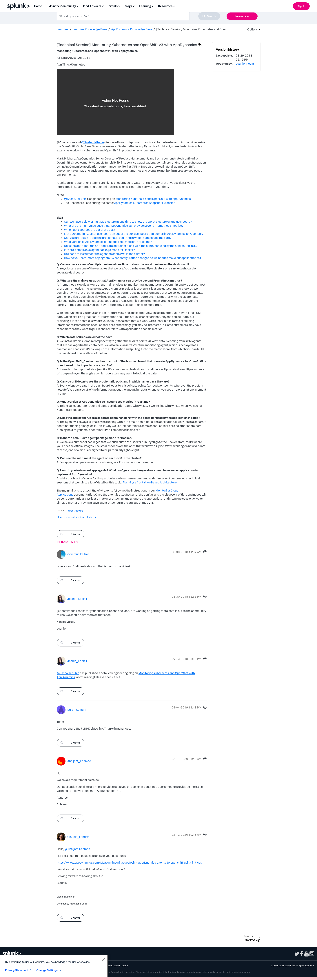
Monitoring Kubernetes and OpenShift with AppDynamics (153, 199)
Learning (62, 29)
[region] (54, 966)
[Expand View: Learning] (152, 5)
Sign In (301, 6)
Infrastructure (75, 510)
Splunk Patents (121, 965)
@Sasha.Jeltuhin (92, 142)
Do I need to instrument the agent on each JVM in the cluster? (104, 254)
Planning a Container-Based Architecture (150, 482)
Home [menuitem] (38, 6)
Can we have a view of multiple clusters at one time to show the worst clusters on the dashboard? (128, 221)
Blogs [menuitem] (128, 6)
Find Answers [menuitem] (92, 6)
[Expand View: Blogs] (133, 5)
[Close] (103, 960)
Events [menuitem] (113, 6)
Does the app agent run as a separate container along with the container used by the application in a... (130, 246)
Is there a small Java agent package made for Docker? (99, 250)
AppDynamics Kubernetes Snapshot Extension (144, 203)
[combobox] (138, 16)
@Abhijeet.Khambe (77, 849)
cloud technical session (70, 517)
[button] (204, 552)
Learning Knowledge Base (90, 29)
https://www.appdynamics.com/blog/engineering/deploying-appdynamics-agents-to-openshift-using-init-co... (129, 862)
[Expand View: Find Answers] (103, 5)
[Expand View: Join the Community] (77, 5)
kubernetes (93, 517)
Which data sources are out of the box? (89, 229)
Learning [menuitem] (145, 6)
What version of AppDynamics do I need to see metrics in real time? (108, 242)
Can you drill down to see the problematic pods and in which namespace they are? (117, 238)
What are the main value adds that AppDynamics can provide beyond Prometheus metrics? (123, 225)
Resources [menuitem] (165, 6)
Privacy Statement (16, 970)
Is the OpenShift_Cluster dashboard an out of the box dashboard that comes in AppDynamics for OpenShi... (133, 233)
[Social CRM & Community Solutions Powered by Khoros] (252, 939)
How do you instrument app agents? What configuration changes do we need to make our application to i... (133, 258)
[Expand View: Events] (119, 5)
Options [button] (251, 29)
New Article (242, 16)
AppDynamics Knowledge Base (131, 29)
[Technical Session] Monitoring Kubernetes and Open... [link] (192, 29)
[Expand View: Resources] (174, 5)
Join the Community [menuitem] (62, 6)
